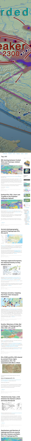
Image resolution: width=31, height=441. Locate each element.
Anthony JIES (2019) (15, 309)
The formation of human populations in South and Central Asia (11, 277)
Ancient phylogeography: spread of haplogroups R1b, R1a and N (10, 231)
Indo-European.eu (15, 75)
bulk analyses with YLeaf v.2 (17, 250)
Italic (27, 214)
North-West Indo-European (17, 189)
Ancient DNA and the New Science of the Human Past (12, 176)
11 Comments (3, 426)
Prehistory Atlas (5, 153)
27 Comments (3, 320)
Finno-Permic (6, 224)
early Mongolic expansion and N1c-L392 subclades (11, 346)
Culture (8, 287)
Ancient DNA (10, 153)
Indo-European (11, 189)
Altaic (2, 255)
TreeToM (13, 245)
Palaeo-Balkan (28, 218)
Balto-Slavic (28, 217)
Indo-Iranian (9, 224)
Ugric (7, 352)
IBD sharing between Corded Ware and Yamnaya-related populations (11, 162)
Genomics (22, 153)
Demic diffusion (7, 189)
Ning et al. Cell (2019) (8, 309)
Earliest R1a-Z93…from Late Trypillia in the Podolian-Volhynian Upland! (10, 196)
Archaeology (5, 189)
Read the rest (7, 187)
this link (18, 280)
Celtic (27, 215)
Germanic (29, 216)
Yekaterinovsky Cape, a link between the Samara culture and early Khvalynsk (10, 398)
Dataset (17, 251)
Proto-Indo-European (5, 288)
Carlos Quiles (3, 188)
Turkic (16, 319)
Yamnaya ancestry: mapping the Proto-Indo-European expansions (11, 294)
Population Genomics (18, 224)
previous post (3, 245)
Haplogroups (18, 153)
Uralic (20, 224)
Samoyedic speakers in (16, 348)
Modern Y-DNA (27, 197)
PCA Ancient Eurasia (27, 207)
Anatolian (2, 189)
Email (24, 177)
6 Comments (3, 353)
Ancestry (14, 153)
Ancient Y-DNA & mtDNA (27, 192)
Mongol (13, 391)
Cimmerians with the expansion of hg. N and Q (13, 344)
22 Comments (3, 225)
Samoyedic (4, 352)
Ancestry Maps (26, 202)
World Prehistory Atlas (26, 187)
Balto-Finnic (8, 391)
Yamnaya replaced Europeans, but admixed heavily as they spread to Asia (11, 262)
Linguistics (26, 153)
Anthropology (3, 287)
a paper (4, 340)
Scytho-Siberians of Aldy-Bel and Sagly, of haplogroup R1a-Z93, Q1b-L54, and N (11, 326)
